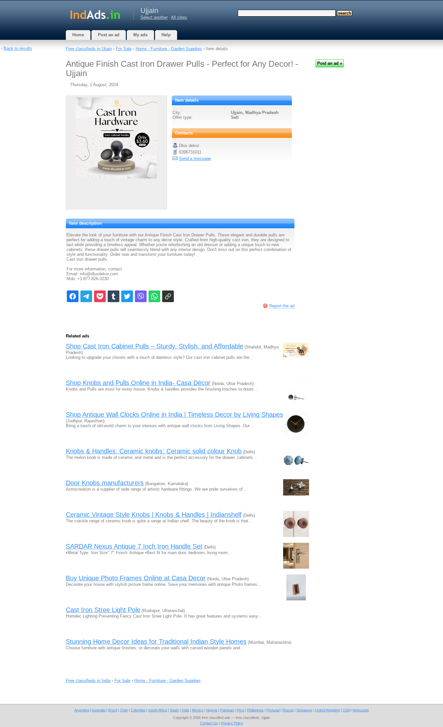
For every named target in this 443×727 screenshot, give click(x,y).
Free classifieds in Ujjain (89, 48)
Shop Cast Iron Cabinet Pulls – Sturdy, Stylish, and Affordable (154, 346)
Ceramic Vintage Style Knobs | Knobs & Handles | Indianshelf (154, 514)
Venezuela (361, 710)
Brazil (112, 710)
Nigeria (211, 710)
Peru (240, 710)
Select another (154, 17)
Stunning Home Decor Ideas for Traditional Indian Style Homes (156, 641)
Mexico (197, 710)
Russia (287, 710)
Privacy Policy (232, 723)
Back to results (18, 48)
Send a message (195, 158)
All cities (179, 17)
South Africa (157, 710)
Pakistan (227, 710)
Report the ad (281, 305)
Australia (98, 710)
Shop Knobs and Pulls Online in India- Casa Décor (138, 382)
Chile (124, 710)
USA (346, 710)
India (185, 710)
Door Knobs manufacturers (105, 482)
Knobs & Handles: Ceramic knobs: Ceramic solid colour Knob (154, 451)
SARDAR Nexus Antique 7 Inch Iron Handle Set (134, 546)
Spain (174, 710)
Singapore (304, 710)
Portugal (273, 710)
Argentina (81, 710)
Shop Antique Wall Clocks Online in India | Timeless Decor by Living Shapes (174, 414)
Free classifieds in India (88, 680)
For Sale (124, 48)
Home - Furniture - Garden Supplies (169, 48)
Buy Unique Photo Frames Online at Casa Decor (136, 578)
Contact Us (209, 723)
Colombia (138, 710)
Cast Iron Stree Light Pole (103, 609)
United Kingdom (327, 710)
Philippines (255, 710)
